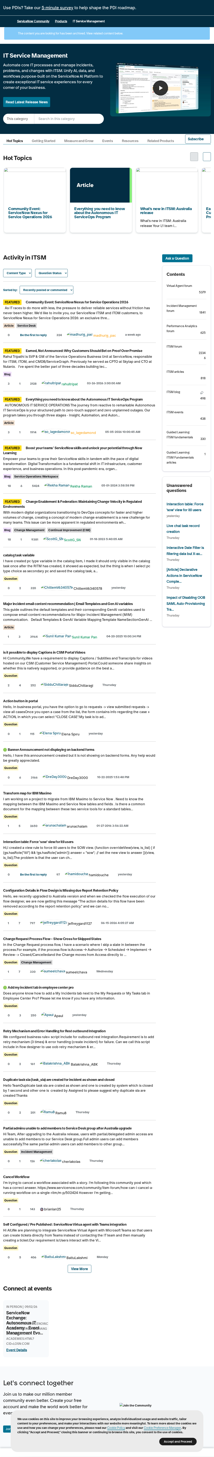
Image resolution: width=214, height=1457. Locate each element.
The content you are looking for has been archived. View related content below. (70, 33)
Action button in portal (20, 701)
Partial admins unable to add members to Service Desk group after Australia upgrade (67, 1128)
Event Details (16, 1350)
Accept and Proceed (178, 1441)
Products (61, 21)
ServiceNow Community (33, 21)
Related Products (160, 141)
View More (79, 1269)
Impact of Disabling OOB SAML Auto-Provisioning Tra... (186, 603)
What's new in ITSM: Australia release (165, 170)
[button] (198, 139)
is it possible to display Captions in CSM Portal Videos (44, 652)
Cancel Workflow (16, 1177)
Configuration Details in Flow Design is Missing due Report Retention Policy (60, 890)
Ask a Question (177, 258)
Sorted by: (10, 290)
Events (107, 141)
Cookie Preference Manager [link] (162, 1428)
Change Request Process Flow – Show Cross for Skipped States (52, 939)
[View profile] (80, 335)
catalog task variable (18, 555)
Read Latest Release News (27, 102)
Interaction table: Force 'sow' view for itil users (38, 842)
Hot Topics (14, 141)
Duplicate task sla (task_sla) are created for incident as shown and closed (59, 1080)
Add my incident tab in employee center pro (41, 987)
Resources (130, 141)
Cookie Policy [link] (116, 1428)
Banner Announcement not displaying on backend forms (51, 749)
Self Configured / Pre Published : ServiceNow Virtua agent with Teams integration (65, 1224)
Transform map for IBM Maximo (27, 793)
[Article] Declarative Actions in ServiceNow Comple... (184, 575)
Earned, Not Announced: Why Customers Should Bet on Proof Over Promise (84, 351)
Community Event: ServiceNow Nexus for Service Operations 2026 (33, 173)
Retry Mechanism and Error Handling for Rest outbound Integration (54, 1031)
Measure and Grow (78, 141)
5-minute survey (57, 7)
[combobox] (69, 119)
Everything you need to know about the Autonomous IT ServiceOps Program (98, 176)
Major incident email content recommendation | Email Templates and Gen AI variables (68, 604)
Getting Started (43, 141)
